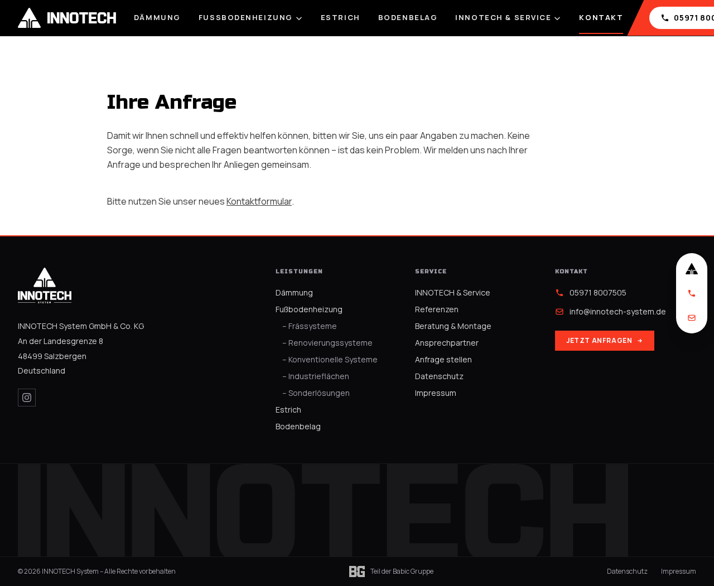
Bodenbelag (408, 17)
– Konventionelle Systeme (330, 359)
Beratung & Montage (453, 326)
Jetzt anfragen (599, 340)
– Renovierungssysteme (327, 342)
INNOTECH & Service (503, 17)
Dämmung (157, 17)
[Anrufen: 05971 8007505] (692, 293)
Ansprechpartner (447, 342)
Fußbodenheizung (246, 17)
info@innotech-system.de (618, 311)
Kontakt (601, 17)
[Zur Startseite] (692, 269)
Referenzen (437, 309)
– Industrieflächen (315, 376)
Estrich (340, 17)
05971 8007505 (598, 292)
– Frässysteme (309, 326)
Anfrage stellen (443, 359)
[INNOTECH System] (44, 285)
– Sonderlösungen (316, 393)
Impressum (435, 393)
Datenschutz (439, 376)
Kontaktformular (259, 201)
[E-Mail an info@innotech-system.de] (692, 318)
